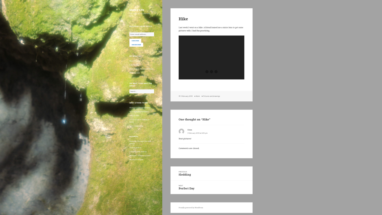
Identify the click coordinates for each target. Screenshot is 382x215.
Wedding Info (134, 73)
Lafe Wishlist (134, 65)
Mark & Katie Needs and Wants (141, 69)
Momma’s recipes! (136, 159)
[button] (207, 71)
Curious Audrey (135, 148)
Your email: (133, 31)
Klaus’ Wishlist (135, 61)
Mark (198, 96)
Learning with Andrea (137, 151)
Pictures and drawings (211, 96)
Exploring (139, 126)
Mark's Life (136, 10)
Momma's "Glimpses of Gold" (140, 155)
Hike (137, 115)
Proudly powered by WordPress (191, 208)
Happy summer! (144, 108)
